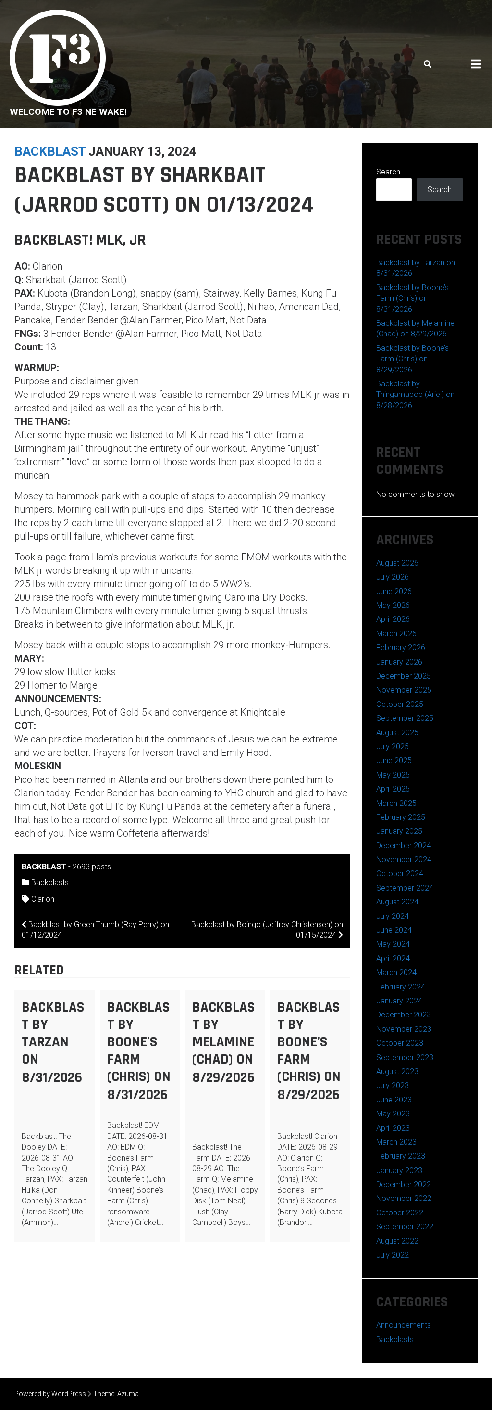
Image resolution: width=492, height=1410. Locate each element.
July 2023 (392, 1085)
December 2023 (403, 1014)
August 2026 (397, 563)
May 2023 (393, 1113)
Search (388, 171)
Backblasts (50, 882)
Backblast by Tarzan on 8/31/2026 (53, 1042)
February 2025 (400, 817)
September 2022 (404, 1226)
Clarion (42, 898)
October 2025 (399, 704)
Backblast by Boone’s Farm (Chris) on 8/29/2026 (309, 1051)
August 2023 (397, 1071)
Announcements (403, 1325)
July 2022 (392, 1255)
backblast (50, 151)
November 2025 (403, 689)
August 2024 (397, 901)
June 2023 (394, 1099)
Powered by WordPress (50, 1394)
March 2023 (396, 1142)
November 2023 (403, 1029)
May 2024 (393, 944)
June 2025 (394, 760)
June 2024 (394, 930)
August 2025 (397, 732)
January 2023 (399, 1170)
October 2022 (399, 1212)
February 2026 (400, 647)
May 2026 (393, 605)
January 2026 (399, 662)
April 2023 (393, 1128)
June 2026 (394, 591)
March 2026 (396, 633)
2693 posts (92, 866)
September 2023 (404, 1057)
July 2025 (392, 746)
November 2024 (403, 859)
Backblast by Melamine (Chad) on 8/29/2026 (223, 1042)
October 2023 (399, 1043)
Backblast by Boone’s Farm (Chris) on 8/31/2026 (139, 1051)
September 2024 (404, 887)
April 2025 (393, 788)
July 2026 (392, 576)
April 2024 (393, 958)
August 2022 (397, 1241)
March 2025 (396, 803)
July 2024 (392, 916)
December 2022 (403, 1184)
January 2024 (399, 1000)
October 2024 (399, 873)
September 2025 (404, 718)
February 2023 (400, 1156)
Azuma (128, 1394)
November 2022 (403, 1198)
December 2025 (403, 675)
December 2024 (403, 845)
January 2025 (399, 831)
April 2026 (393, 619)
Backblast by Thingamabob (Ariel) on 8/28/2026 (415, 394)
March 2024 (396, 972)
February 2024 (400, 986)
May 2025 (393, 774)
